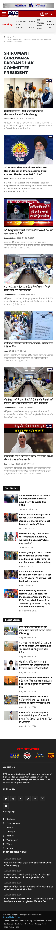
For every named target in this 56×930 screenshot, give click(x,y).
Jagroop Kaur (9, 464)
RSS (17, 927)
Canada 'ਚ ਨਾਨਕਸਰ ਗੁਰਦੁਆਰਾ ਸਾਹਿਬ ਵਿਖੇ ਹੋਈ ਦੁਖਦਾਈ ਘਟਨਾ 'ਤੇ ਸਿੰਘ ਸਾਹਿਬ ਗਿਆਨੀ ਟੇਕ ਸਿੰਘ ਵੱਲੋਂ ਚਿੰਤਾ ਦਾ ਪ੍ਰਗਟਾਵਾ (35, 717)
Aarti (6, 351)
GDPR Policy (9, 927)
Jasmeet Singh (9, 238)
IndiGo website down (51, 24)
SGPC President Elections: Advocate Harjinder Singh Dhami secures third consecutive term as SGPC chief (25, 171)
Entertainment (14, 823)
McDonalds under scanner (21, 24)
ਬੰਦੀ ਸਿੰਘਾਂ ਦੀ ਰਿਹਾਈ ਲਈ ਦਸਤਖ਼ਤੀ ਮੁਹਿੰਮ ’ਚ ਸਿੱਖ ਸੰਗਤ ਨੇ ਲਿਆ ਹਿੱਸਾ (28, 345)
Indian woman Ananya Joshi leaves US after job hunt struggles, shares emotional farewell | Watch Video (34, 519)
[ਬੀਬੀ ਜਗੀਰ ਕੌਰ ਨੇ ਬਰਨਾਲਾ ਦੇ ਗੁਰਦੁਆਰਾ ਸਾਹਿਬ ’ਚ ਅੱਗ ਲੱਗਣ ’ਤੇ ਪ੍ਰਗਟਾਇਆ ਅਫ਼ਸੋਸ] (28, 438)
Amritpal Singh (9, 119)
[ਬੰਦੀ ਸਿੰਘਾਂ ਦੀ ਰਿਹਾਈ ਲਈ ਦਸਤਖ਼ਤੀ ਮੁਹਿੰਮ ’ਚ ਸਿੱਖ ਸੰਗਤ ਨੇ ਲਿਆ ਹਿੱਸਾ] (28, 325)
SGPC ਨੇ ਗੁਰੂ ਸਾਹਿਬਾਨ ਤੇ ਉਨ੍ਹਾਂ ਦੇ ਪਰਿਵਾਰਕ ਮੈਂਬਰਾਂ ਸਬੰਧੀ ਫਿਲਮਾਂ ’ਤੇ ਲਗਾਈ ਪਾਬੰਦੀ (27, 288)
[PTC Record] (27, 755)
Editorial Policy (26, 921)
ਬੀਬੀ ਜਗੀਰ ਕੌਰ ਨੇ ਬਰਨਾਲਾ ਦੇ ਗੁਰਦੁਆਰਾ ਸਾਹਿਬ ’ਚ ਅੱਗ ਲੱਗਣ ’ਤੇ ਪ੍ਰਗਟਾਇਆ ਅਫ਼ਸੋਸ (28, 458)
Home (6, 37)
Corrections (39, 921)
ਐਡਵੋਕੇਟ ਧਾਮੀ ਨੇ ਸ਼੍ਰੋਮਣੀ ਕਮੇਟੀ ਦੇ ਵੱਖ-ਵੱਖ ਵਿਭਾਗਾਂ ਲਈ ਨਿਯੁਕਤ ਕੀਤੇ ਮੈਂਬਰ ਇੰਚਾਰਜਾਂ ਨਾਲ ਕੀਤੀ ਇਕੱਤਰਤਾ (28, 401)
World (9, 844)
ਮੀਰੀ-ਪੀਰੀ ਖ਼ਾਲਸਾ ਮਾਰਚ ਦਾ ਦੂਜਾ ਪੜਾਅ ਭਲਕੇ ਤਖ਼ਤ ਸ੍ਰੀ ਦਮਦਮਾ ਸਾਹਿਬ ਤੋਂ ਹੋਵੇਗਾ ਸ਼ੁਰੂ (35, 630)
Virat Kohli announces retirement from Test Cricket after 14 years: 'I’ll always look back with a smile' (35, 576)
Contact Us (8, 924)
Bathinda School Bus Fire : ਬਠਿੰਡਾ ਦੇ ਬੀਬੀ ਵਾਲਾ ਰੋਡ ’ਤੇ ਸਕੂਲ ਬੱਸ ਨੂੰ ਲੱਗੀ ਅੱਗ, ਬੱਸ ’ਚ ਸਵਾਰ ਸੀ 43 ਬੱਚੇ (34, 699)
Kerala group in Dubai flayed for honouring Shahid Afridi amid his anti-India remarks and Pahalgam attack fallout (35, 557)
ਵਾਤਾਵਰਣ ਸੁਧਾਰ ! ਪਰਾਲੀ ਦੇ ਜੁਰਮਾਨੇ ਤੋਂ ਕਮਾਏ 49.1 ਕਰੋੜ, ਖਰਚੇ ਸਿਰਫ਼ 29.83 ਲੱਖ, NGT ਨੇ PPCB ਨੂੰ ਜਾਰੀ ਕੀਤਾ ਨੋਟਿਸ (35, 648)
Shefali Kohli (8, 179)
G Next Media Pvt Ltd (11, 917)
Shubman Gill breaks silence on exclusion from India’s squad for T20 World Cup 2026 (34, 500)
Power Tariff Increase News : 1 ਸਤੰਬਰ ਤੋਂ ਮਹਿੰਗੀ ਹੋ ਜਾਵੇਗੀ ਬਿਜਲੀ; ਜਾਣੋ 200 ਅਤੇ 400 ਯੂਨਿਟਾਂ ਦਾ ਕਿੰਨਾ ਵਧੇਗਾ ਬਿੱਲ (35, 682)
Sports (10, 848)
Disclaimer (19, 924)
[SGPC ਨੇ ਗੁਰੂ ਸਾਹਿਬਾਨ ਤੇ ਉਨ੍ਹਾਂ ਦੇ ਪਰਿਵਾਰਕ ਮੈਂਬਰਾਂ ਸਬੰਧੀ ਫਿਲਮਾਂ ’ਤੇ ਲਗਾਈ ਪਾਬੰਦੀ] (28, 268)
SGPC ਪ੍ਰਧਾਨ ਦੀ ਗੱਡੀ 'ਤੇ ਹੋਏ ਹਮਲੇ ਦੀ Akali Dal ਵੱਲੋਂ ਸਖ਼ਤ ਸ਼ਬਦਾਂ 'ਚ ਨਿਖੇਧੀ (28, 232)
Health (10, 827)
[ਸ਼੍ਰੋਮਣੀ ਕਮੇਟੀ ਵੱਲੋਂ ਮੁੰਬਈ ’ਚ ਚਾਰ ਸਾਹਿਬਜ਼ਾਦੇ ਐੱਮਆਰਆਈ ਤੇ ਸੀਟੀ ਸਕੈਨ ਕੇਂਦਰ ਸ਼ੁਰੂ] (28, 93)
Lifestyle (11, 831)
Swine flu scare (32, 24)
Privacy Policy (40, 924)
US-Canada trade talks (40, 24)
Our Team (29, 924)
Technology (12, 840)
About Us (14, 921)
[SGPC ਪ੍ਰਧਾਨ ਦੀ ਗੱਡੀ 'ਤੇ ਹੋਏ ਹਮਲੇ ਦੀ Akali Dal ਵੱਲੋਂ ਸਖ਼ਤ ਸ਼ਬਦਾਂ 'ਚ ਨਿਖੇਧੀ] (28, 212)
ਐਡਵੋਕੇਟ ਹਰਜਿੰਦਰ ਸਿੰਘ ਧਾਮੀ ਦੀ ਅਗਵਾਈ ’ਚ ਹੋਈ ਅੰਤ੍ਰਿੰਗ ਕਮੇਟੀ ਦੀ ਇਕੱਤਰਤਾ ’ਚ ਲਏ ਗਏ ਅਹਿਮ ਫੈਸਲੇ (34, 665)
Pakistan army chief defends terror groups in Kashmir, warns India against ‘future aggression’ (35, 538)
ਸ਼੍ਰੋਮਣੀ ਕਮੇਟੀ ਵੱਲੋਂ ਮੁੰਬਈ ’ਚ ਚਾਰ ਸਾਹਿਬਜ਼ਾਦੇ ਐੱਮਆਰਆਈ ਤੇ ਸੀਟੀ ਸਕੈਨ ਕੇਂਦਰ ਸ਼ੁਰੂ (23, 113)
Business (11, 819)
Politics (10, 836)
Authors (49, 921)
